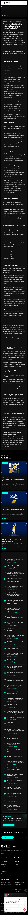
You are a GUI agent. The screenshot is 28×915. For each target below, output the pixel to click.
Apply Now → (7, 837)
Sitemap (5, 912)
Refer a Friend (4, 876)
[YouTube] (18, 857)
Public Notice (18, 884)
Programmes (14, 905)
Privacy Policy (18, 887)
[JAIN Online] (8, 3)
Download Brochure (20, 837)
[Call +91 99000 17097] (25, 890)
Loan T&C (17, 891)
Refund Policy (18, 889)
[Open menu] (24, 3)
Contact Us (17, 864)
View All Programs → (8, 824)
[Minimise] (25, 895)
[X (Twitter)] (2, 857)
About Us (3, 866)
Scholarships (4, 873)
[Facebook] (6, 857)
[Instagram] (10, 857)
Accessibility (11, 912)
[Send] (24, 909)
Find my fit (8, 905)
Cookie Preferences (20, 912)
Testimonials (4, 871)
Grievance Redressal (6, 884)
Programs (3, 864)
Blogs (2, 869)
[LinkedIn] (14, 857)
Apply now (21, 905)
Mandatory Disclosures (20, 882)
